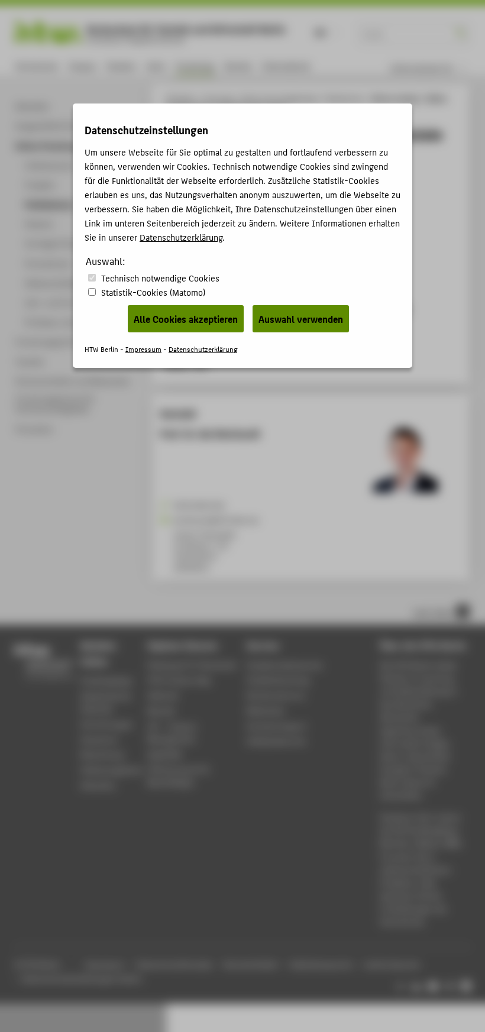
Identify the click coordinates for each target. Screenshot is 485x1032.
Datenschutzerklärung (181, 237)
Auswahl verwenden (300, 318)
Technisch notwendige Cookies (160, 277)
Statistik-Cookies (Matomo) (153, 292)
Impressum (143, 348)
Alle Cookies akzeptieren (186, 318)
